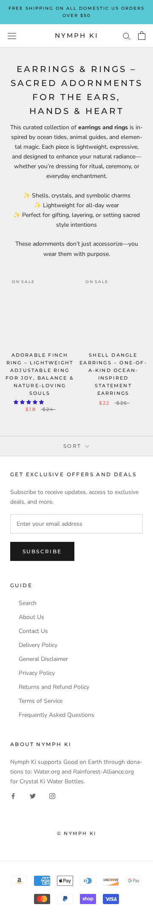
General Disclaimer (43, 659)
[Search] (126, 35)
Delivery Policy (38, 645)
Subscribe (42, 551)
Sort (73, 446)
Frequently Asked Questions (56, 715)
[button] (29, 402)
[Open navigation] (12, 36)
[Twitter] (33, 796)
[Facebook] (13, 796)
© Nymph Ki (76, 833)
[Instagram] (52, 796)
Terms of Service (40, 701)
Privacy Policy (37, 673)
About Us (31, 617)
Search (28, 603)
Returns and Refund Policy (54, 687)
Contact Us (33, 631)
